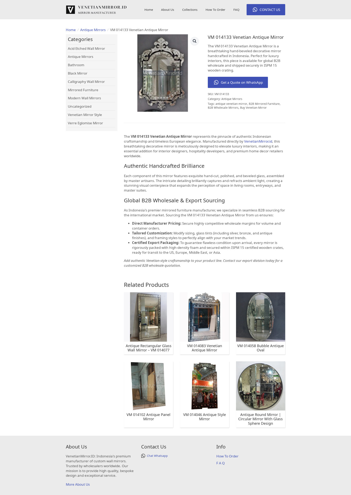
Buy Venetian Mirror (253, 107)
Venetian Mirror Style (85, 114)
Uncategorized (79, 106)
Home (148, 10)
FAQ (236, 10)
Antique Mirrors (93, 29)
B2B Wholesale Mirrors (223, 107)
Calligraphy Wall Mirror (86, 81)
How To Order (215, 10)
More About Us (78, 484)
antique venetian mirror (231, 104)
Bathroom (76, 65)
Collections (189, 10)
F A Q (220, 463)
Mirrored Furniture (83, 90)
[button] (194, 41)
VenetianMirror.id (258, 141)
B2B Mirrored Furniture (264, 104)
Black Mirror (77, 73)
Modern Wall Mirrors (84, 98)
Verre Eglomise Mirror (85, 123)
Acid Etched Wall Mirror (86, 48)
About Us (167, 10)
